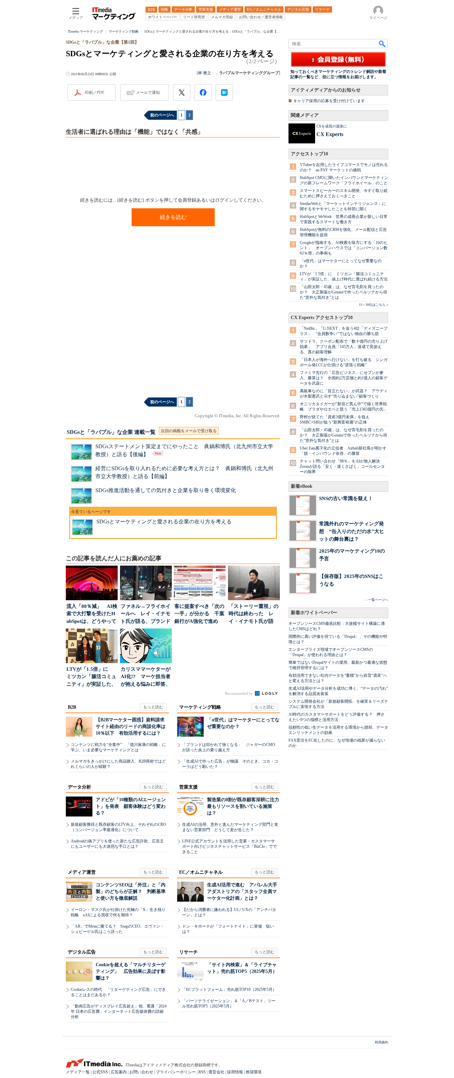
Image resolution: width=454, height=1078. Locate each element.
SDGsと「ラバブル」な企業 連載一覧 (111, 432)
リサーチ (188, 952)
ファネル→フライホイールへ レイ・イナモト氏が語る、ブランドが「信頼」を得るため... (145, 614)
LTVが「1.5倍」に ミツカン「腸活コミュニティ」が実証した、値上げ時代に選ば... (91, 677)
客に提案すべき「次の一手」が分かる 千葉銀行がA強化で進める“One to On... (199, 614)
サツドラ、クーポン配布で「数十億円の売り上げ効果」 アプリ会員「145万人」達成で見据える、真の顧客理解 (344, 346)
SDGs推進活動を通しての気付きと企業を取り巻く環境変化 (165, 490)
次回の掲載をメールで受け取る (189, 431)
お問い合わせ (141, 1072)
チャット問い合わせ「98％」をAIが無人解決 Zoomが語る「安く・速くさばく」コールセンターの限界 (342, 466)
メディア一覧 (78, 1072)
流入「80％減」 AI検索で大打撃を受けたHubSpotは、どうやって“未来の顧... (91, 614)
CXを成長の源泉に (331, 126)
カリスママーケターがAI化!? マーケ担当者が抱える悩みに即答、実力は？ (145, 677)
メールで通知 (148, 92)
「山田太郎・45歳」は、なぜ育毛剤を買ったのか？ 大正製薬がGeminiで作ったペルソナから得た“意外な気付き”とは (343, 292)
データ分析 (79, 787)
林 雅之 (206, 73)
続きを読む (173, 217)
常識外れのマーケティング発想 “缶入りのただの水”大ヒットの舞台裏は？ (351, 531)
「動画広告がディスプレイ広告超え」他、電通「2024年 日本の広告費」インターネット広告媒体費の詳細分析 (119, 1011)
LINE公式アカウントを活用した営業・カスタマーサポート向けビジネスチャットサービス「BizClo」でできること (229, 846)
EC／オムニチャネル (201, 872)
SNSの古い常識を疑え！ (346, 498)
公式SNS (100, 1072)
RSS (202, 1072)
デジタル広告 (82, 952)
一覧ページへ (378, 600)
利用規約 (381, 1042)
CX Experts (329, 134)
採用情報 (235, 1072)
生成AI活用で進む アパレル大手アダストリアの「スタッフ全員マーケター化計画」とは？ (242, 891)
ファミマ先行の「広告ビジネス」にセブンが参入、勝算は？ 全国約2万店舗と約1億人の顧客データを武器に (344, 378)
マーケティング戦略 (200, 707)
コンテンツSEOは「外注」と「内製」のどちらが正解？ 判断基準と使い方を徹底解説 (131, 891)
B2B (72, 707)
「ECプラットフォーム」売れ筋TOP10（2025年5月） (229, 989)
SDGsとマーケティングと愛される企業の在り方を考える (164, 521)
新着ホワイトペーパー (314, 612)
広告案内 (119, 1072)
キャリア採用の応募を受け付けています (329, 100)
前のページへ (162, 115)
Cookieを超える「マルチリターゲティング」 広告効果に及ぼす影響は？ (131, 971)
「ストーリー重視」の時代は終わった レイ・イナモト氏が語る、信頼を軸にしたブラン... (254, 614)
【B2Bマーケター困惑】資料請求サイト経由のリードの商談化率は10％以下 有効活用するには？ (131, 726)
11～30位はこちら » (373, 304)
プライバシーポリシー (176, 1072)
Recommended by (239, 693)
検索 (383, 43)
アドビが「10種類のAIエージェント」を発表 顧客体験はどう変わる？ (131, 806)
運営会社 (216, 1072)
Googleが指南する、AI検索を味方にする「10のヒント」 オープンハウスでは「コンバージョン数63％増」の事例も (344, 248)
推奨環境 (254, 1072)
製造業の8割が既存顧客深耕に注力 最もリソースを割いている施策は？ (245, 806)
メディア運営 (82, 872)
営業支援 (188, 787)
